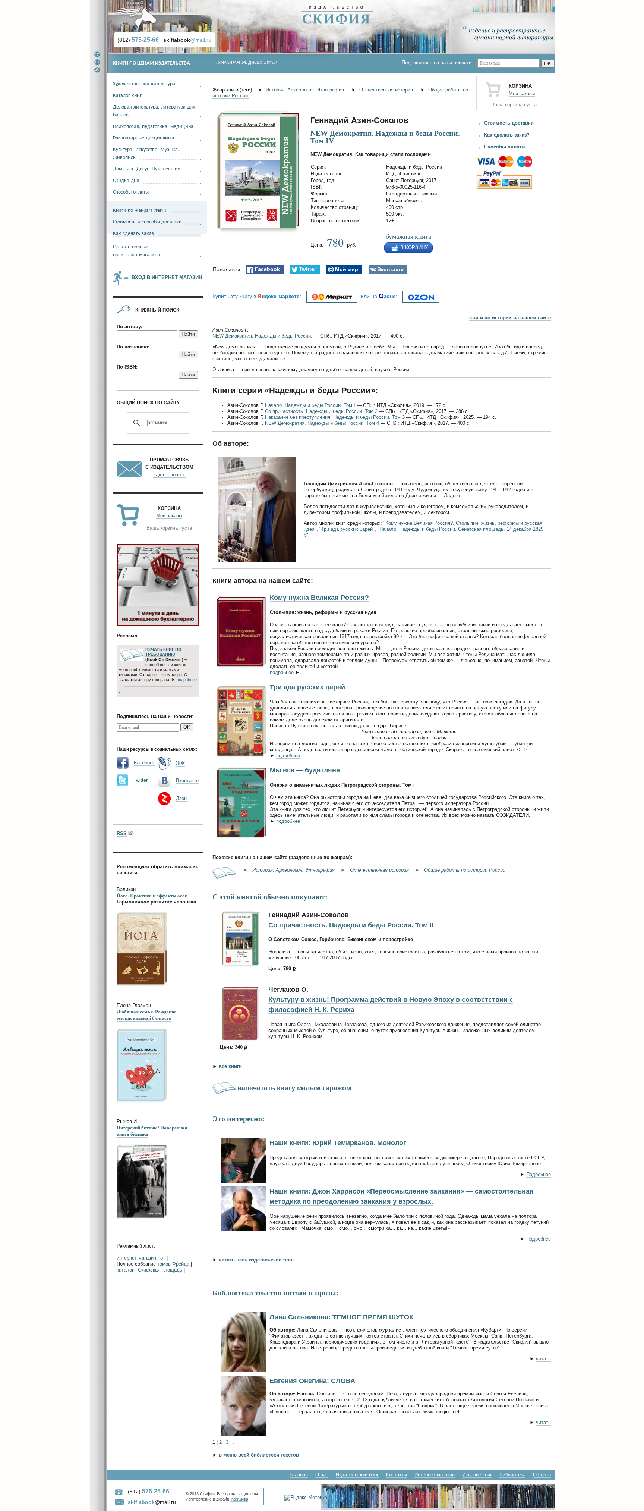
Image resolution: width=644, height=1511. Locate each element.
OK (547, 63)
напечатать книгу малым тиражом (294, 1088)
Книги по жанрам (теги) (140, 209)
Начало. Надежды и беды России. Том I (310, 405)
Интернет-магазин (434, 1474)
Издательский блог (357, 1474)
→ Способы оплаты (500, 147)
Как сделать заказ (133, 232)
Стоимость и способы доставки (147, 221)
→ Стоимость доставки (505, 123)
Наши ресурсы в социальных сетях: (157, 749)
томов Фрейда (173, 1264)
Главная (299, 1474)
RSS (122, 833)
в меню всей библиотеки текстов (259, 1455)
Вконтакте (187, 780)
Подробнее (538, 1174)
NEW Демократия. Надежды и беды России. (263, 336)
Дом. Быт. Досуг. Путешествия (146, 168)
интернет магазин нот (141, 1258)
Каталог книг (127, 94)
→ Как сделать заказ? (503, 135)
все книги (230, 1066)
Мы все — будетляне (305, 770)
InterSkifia (239, 1499)
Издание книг (477, 1474)
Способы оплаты (131, 191)
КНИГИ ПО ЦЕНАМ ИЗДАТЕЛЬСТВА (151, 63)
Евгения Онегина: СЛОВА (312, 1381)
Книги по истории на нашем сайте (510, 317)
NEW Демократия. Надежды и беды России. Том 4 (322, 423)
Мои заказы (522, 93)
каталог (125, 1270)
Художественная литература (144, 83)
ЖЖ (180, 763)
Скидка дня (126, 180)
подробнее (282, 672)
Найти (188, 334)
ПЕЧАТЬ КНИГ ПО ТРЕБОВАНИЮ (163, 652)
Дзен (181, 798)
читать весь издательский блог (256, 1260)
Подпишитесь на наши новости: (439, 62)
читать (543, 1358)
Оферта (542, 1474)
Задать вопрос (169, 474)
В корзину (414, 247)
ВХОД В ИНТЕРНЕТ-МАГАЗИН (167, 277)
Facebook (144, 762)
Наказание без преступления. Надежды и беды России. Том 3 (335, 417)
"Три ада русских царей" (347, 529)
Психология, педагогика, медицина (153, 125)
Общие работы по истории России (465, 870)
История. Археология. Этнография (305, 90)
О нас (321, 1474)
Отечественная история (386, 90)
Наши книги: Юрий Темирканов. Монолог (337, 1143)
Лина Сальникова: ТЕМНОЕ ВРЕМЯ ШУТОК (341, 1317)
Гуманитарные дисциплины (246, 62)
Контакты (396, 1474)
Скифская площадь (160, 1270)
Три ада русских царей (307, 687)
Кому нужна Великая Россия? (319, 597)
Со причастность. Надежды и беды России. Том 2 (321, 411)
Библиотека (512, 1474)
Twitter (140, 780)
